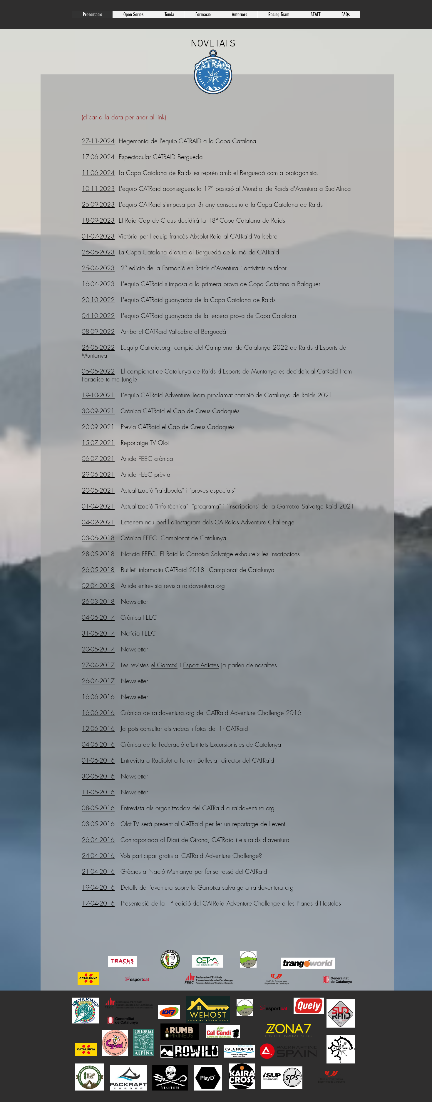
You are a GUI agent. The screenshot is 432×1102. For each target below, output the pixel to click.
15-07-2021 (98, 443)
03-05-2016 (98, 824)
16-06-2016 (98, 697)
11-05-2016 (98, 792)
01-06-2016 (98, 760)
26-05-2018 (98, 570)
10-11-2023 (98, 189)
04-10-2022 (98, 316)
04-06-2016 (98, 744)
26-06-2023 (98, 252)
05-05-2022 (98, 371)
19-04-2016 (98, 887)
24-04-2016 (98, 856)
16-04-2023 (98, 284)
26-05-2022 (98, 347)
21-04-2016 (98, 872)
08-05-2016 (98, 808)
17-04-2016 (98, 903)
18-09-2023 (98, 220)
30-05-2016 (98, 776)
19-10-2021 (98, 395)
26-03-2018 (98, 602)
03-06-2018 (98, 538)
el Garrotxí (164, 665)
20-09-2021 (98, 427)
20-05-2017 (98, 649)
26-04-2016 (98, 840)
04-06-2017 (98, 617)
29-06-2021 (98, 475)
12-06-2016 (98, 729)
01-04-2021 (98, 506)
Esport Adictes (201, 665)
